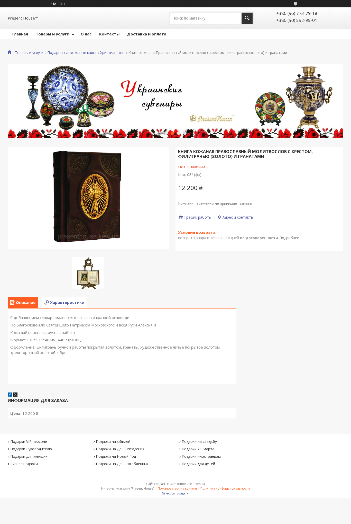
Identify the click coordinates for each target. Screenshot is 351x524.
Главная (20, 33)
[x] (15, 395)
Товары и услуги (52, 33)
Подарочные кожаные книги (72, 52)
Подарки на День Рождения (120, 448)
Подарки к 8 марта (198, 448)
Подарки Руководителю (31, 448)
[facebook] (10, 395)
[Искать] (247, 18)
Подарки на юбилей (113, 441)
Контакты (109, 33)
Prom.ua (199, 484)
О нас (86, 33)
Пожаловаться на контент (177, 488)
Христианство (112, 52)
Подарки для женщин (29, 456)
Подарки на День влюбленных (122, 463)
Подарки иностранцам (201, 456)
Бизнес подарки (24, 463)
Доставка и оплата (146, 33)
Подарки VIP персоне (28, 441)
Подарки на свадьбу (199, 441)
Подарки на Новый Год (116, 456)
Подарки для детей (198, 463)
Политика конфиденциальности (225, 488)
